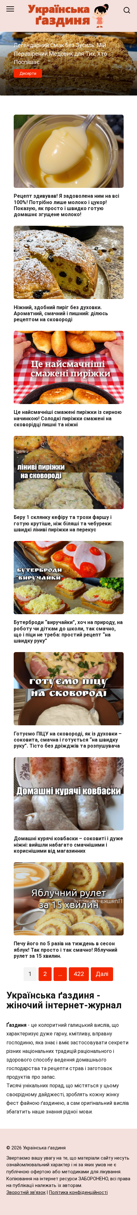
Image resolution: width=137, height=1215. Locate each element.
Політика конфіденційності (78, 1192)
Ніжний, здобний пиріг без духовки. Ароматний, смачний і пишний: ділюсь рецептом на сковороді (61, 313)
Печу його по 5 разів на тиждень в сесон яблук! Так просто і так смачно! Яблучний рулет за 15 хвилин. (65, 950)
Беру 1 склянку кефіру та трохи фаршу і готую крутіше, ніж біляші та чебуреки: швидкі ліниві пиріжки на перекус (63, 523)
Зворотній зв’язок (26, 1192)
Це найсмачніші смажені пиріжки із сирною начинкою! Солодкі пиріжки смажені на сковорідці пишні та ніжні (68, 418)
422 (79, 973)
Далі (102, 973)
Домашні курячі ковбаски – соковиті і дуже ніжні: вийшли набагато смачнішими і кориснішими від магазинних (68, 844)
